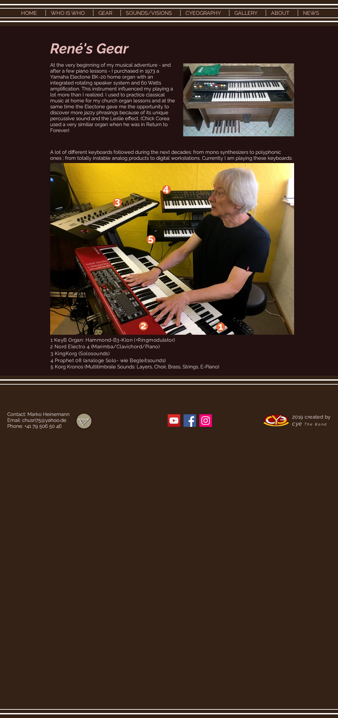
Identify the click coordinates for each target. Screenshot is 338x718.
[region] (84, 421)
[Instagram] (205, 420)
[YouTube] (174, 420)
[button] (69, 13)
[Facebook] (190, 420)
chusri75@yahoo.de (44, 420)
